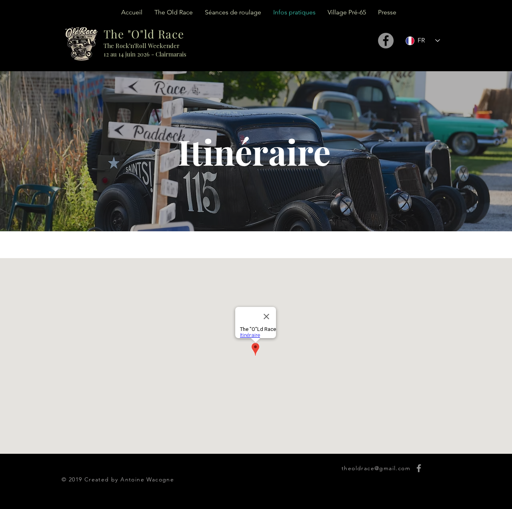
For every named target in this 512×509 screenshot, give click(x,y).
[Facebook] (386, 40)
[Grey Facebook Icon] (419, 468)
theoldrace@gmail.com (376, 468)
